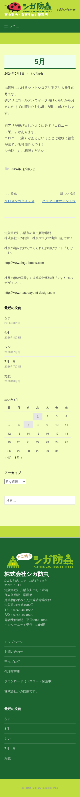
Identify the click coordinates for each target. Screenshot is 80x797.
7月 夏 (10, 361)
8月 (6, 332)
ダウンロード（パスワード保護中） (29, 681)
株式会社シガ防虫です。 (21, 691)
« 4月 (8, 457)
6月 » (18, 457)
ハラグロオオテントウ (59, 200)
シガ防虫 (37, 73)
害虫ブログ (12, 661)
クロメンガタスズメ (19, 200)
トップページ (13, 641)
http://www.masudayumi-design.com (29, 292)
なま (7, 317)
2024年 (16, 168)
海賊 (7, 376)
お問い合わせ (66, 9)
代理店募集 (12, 671)
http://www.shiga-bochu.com (24, 262)
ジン (7, 346)
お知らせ (29, 168)
